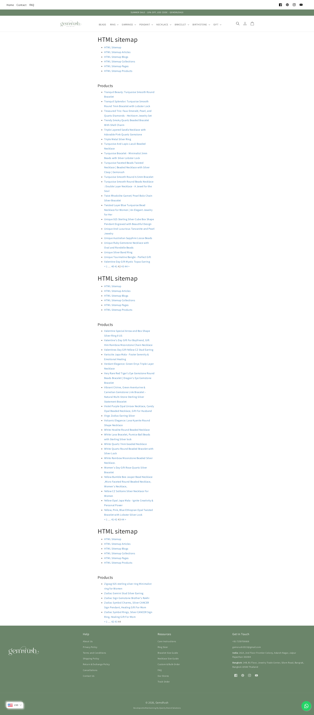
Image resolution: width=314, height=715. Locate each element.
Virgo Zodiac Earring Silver (119, 415)
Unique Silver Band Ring (118, 252)
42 (115, 519)
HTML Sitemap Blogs (116, 57)
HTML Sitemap (112, 47)
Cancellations (90, 670)
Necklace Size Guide (168, 658)
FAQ (31, 5)
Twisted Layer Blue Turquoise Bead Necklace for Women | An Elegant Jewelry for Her (128, 209)
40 (112, 266)
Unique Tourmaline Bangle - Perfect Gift (127, 257)
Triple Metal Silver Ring (117, 139)
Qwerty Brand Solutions (170, 708)
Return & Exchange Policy (96, 664)
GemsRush (162, 702)
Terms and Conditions (94, 652)
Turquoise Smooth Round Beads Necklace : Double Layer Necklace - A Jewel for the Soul (128, 186)
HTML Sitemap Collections (119, 61)
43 (122, 266)
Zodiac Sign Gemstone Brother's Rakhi (126, 598)
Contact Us (89, 675)
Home (10, 5)
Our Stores (163, 675)
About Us (88, 641)
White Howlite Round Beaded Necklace (127, 429)
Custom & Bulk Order (169, 664)
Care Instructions (167, 641)
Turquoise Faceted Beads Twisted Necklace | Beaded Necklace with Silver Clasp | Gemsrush (127, 167)
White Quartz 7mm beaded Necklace (125, 444)
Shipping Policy (91, 658)
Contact (21, 5)
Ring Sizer (163, 647)
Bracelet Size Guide (168, 652)
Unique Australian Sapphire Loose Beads (128, 238)
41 (116, 266)
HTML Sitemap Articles (117, 52)
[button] (114, 24)
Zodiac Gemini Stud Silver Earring (123, 593)
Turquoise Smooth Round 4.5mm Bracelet (128, 177)
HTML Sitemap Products (118, 71)
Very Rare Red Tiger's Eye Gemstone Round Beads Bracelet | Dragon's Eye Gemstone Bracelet (129, 378)
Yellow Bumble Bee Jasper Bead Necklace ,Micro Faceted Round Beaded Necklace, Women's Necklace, (128, 481)
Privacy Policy (90, 647)
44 (126, 266)
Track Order (164, 681)
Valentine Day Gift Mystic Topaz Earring (127, 261)
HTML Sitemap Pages (116, 66)
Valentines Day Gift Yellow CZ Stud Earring (128, 349)
